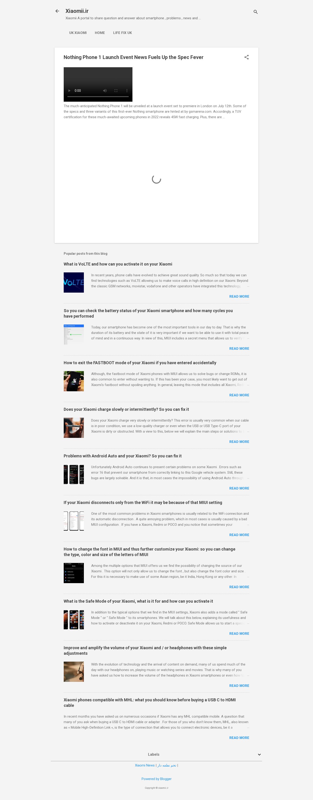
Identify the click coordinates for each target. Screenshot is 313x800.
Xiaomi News (145, 765)
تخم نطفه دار (166, 765)
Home (100, 33)
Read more (239, 296)
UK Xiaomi (78, 33)
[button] (246, 57)
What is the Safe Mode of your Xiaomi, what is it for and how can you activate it (138, 601)
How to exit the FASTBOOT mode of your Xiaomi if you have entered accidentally (140, 362)
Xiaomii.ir (77, 11)
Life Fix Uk (122, 33)
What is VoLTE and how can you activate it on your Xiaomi (118, 264)
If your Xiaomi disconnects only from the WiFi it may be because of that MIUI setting (143, 502)
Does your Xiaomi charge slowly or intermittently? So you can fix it (126, 409)
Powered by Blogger (157, 779)
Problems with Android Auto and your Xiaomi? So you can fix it (123, 455)
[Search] (255, 13)
